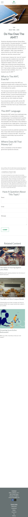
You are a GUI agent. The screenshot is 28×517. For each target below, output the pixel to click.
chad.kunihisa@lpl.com (14, 497)
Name (2, 197)
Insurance (14, 512)
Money (14, 515)
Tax (14, 514)
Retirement (14, 506)
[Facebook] (13, 500)
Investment (14, 508)
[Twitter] (15, 500)
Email (2, 206)
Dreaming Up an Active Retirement (8, 331)
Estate (14, 510)
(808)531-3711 (15, 492)
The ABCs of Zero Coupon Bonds (12, 299)
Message (3, 216)
